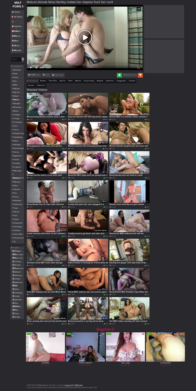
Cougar (16, 119)
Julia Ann (18, 300)
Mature (16, 178)
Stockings (17, 227)
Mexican (17, 182)
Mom (15, 186)
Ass (15, 81)
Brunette (17, 108)
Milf (16, 286)
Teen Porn (15, 42)
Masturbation (18, 178)
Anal (15, 74)
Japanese (17, 156)
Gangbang (17, 137)
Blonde (16, 100)
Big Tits (16, 93)
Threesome (18, 238)
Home (17, 12)
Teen (16, 314)
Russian (31, 86)
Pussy (16, 197)
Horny (16, 152)
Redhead (17, 201)
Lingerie (17, 167)
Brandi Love (16, 265)
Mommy (18, 276)
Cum (15, 126)
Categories (17, 22)
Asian (15, 78)
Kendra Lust (17, 307)
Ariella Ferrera (16, 317)
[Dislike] (140, 75)
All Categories (17, 243)
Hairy (15, 141)
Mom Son (18, 258)
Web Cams (15, 32)
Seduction (17, 205)
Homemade (18, 149)
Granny (17, 262)
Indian (17, 296)
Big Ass (16, 89)
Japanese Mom (17, 283)
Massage (17, 171)
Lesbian (16, 164)
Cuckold (132, 81)
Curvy (16, 130)
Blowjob (17, 51)
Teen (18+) (18, 234)
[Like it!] (119, 75)
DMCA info (79, 385)
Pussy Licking (89, 81)
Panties (16, 190)
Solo (15, 216)
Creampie (17, 122)
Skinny (16, 212)
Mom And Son (18, 255)
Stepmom (17, 223)
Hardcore (110, 81)
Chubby (16, 115)
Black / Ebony (16, 98)
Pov (15, 193)
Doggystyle (121, 81)
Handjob (17, 145)
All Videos (18, 17)
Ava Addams (16, 303)
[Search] (23, 59)
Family (17, 279)
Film (16, 310)
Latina (16, 160)
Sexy (15, 208)
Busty (16, 111)
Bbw (15, 85)
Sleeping (18, 293)
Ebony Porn (16, 46)
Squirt (16, 219)
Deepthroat (18, 134)
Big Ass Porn (16, 37)
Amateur (17, 70)
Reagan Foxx (17, 251)
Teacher (17, 231)
